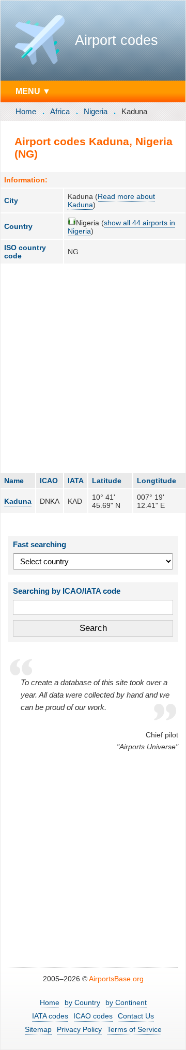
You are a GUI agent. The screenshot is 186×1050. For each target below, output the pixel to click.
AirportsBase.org (116, 979)
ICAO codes (93, 1016)
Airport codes (116, 40)
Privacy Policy (79, 1029)
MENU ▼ (33, 91)
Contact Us (136, 1016)
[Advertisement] (93, 368)
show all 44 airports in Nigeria (121, 227)
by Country (82, 1002)
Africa (60, 111)
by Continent (126, 1002)
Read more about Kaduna (111, 200)
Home (26, 111)
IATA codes (50, 1016)
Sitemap (38, 1029)
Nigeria (95, 111)
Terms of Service (134, 1029)
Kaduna (18, 501)
